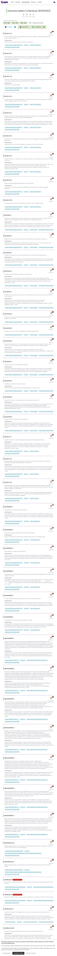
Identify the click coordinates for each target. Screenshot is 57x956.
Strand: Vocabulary (34, 451)
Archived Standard (17, 879)
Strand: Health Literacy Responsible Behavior (43, 887)
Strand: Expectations (35, 521)
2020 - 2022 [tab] (7, 23)
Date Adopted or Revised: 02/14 (12, 889)
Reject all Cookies (30, 953)
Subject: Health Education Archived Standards (15, 887)
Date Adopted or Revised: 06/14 (12, 855)
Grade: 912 (29, 887)
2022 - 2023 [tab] (15, 23)
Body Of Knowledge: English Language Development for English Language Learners (23, 853)
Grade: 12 (26, 45)
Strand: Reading (33, 229)
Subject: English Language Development (14, 851)
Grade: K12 (26, 521)
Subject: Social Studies (10, 922)
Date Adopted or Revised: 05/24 (46, 922)
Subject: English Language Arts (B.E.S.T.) (13, 45)
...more (50, 124)
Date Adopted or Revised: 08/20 (12, 47)
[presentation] (7, 23)
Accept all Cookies (18, 953)
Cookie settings (6, 953)
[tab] (10, 27)
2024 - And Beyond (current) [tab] (36, 23)
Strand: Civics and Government (30, 922)
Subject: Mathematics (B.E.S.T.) (11, 660)
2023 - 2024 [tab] (23, 23)
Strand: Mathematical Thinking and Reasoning (37, 660)
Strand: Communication (35, 45)
